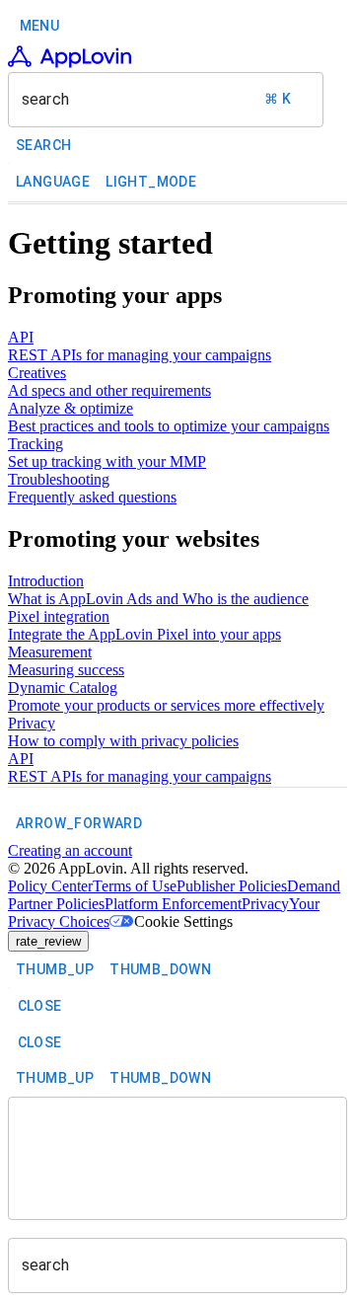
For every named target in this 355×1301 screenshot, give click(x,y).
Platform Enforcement (173, 903)
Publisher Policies (232, 886)
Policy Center (50, 886)
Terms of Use (135, 886)
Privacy (265, 903)
